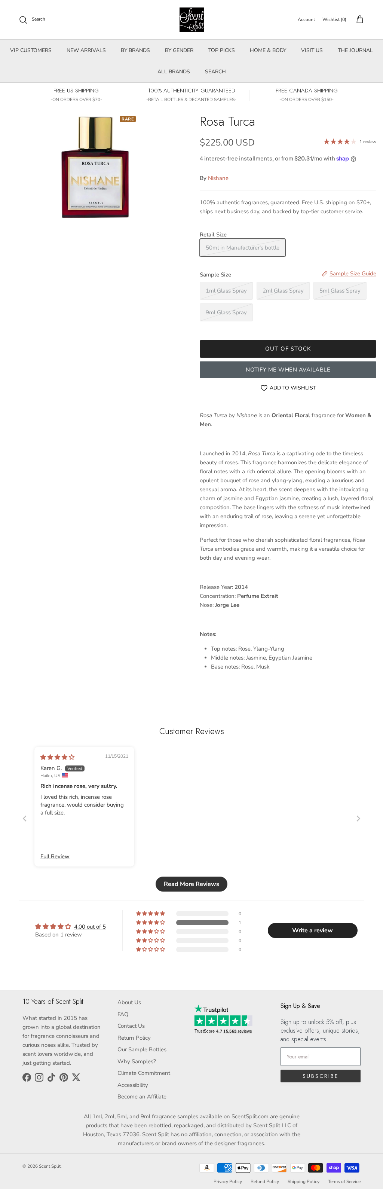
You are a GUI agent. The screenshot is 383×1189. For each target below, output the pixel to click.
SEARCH (215, 71)
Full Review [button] (55, 856)
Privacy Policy (228, 1182)
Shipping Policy (303, 1182)
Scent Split (50, 1166)
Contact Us (131, 1026)
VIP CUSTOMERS (31, 50)
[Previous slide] (25, 818)
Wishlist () (334, 19)
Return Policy (134, 1038)
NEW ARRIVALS (86, 50)
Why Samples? (136, 1061)
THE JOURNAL (355, 50)
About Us (129, 1002)
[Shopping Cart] (358, 20)
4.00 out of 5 (90, 926)
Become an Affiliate (141, 1096)
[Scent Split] (192, 19)
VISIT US (312, 50)
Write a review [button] (312, 930)
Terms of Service (344, 1182)
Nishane (218, 178)
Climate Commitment (143, 1073)
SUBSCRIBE (320, 1076)
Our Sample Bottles (141, 1049)
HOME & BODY (268, 50)
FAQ (123, 1014)
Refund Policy (265, 1182)
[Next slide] (358, 818)
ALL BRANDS (173, 71)
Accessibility (132, 1085)
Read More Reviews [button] (191, 884)
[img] (57, 757)
